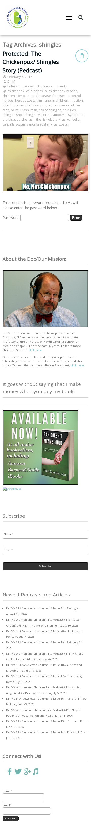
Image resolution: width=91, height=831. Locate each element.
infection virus (13, 105)
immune (44, 100)
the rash (28, 119)
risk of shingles (50, 110)
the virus (59, 119)
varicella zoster (14, 124)
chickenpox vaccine (62, 91)
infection (76, 100)
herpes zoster (26, 100)
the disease (11, 119)
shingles (69, 110)
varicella (73, 119)
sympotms (58, 115)
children (9, 96)
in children (60, 100)
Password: (11, 217)
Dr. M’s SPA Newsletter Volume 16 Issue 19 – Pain (39, 642)
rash (33, 110)
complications (26, 96)
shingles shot (13, 115)
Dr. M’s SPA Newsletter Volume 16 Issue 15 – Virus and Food (46, 721)
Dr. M (11, 81)
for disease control (66, 96)
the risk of (43, 119)
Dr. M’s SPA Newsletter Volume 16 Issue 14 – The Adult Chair (47, 732)
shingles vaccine (37, 115)
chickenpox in (36, 91)
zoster (64, 124)
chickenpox (16, 91)
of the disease (59, 105)
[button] (69, 17)
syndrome (75, 115)
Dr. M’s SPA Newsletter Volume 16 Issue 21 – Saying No (43, 608)
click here (35, 350)
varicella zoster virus (42, 124)
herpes (8, 100)
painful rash (20, 110)
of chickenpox (35, 105)
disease (45, 96)
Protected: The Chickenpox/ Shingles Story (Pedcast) (31, 62)
